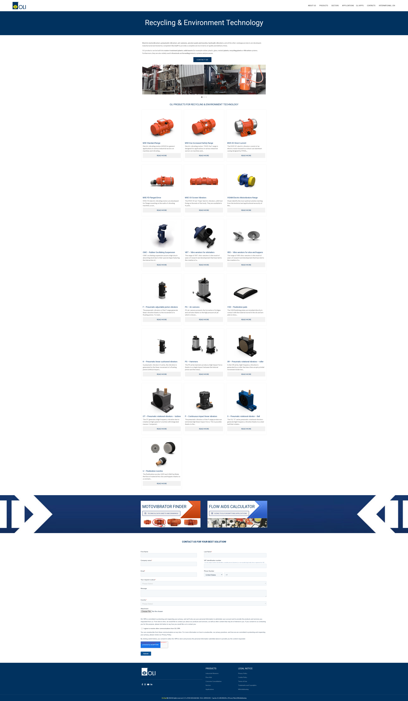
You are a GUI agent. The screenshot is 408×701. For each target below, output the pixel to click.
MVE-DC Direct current (236, 143)
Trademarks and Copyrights (247, 685)
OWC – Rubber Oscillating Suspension (159, 252)
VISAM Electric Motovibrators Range (242, 197)
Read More (162, 155)
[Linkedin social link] (151, 684)
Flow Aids (209, 677)
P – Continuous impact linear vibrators (201, 416)
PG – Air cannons (192, 307)
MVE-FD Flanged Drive (152, 197)
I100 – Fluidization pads (237, 307)
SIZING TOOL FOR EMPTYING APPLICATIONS (230, 513)
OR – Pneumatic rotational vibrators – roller (245, 361)
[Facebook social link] (142, 684)
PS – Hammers (191, 361)
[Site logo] (19, 5)
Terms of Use (242, 681)
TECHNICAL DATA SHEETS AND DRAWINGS (163, 513)
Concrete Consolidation (214, 681)
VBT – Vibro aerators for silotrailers (200, 252)
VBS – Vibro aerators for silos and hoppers (245, 252)
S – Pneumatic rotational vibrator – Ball (243, 416)
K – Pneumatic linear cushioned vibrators (160, 361)
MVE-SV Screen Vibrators (195, 197)
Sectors (208, 685)
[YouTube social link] (148, 684)
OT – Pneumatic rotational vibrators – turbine (162, 416)
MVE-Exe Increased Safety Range (199, 143)
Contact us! (202, 60)
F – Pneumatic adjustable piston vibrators (160, 307)
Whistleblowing (243, 689)
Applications (210, 689)
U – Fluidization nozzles (153, 471)
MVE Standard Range (151, 143)
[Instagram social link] (145, 684)
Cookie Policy (242, 677)
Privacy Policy (242, 673)
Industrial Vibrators (212, 673)
